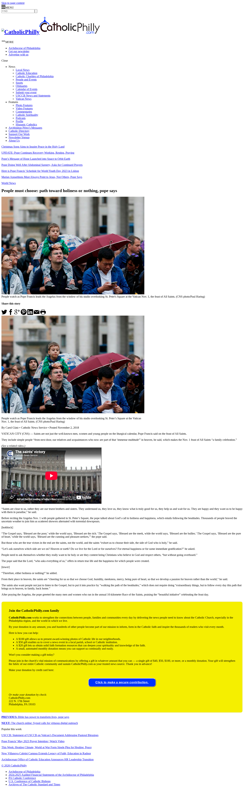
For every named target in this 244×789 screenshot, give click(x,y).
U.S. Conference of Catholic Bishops (30, 781)
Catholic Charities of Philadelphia (35, 76)
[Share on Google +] (17, 313)
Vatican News (23, 98)
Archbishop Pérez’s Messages (25, 127)
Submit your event (26, 92)
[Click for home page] (50, 32)
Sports (19, 82)
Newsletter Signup (19, 137)
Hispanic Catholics (26, 124)
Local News (22, 69)
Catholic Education (26, 73)
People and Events (26, 79)
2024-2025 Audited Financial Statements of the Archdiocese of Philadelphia (51, 774)
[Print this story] (43, 313)
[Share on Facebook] (11, 313)
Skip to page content (12, 2)
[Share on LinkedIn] (30, 313)
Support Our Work (19, 134)
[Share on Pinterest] (24, 313)
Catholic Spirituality (27, 114)
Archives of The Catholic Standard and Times (34, 784)
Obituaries (21, 85)
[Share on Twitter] (4, 313)
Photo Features (24, 105)
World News (8, 183)
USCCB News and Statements (33, 95)
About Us (14, 140)
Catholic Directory (19, 130)
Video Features (24, 108)
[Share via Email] (36, 313)
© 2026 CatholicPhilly (14, 765)
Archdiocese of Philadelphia (24, 48)
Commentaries (24, 111)
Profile (19, 121)
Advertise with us (18, 54)
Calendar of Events (26, 89)
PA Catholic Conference (22, 778)
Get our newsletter (19, 51)
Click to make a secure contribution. (121, 682)
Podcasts (21, 118)
